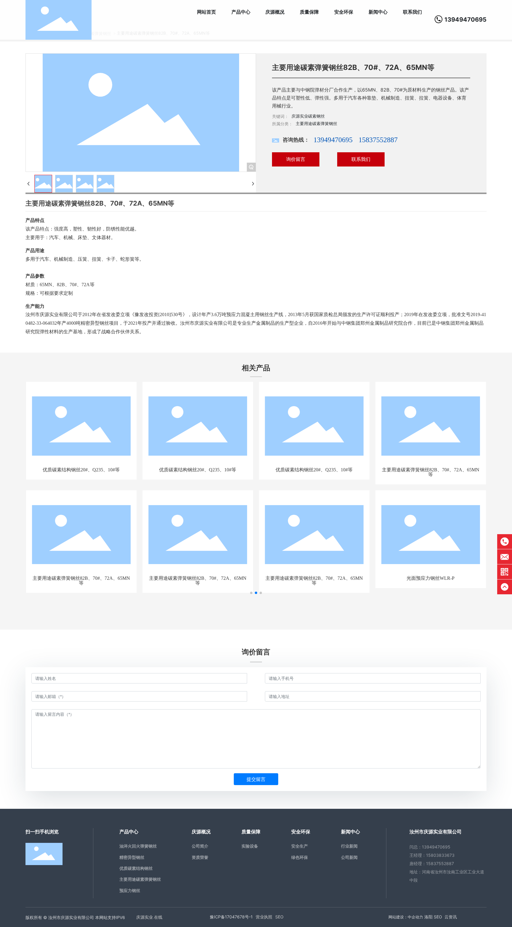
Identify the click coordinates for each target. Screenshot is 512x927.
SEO (279, 916)
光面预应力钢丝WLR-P (431, 578)
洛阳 (428, 916)
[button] (251, 593)
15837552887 (378, 140)
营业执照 (264, 916)
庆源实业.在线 (149, 917)
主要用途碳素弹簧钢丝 (316, 123)
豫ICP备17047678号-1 (231, 916)
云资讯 (450, 916)
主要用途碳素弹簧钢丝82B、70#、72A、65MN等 (430, 472)
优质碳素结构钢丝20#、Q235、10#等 (81, 469)
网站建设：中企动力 (405, 917)
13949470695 (465, 19)
